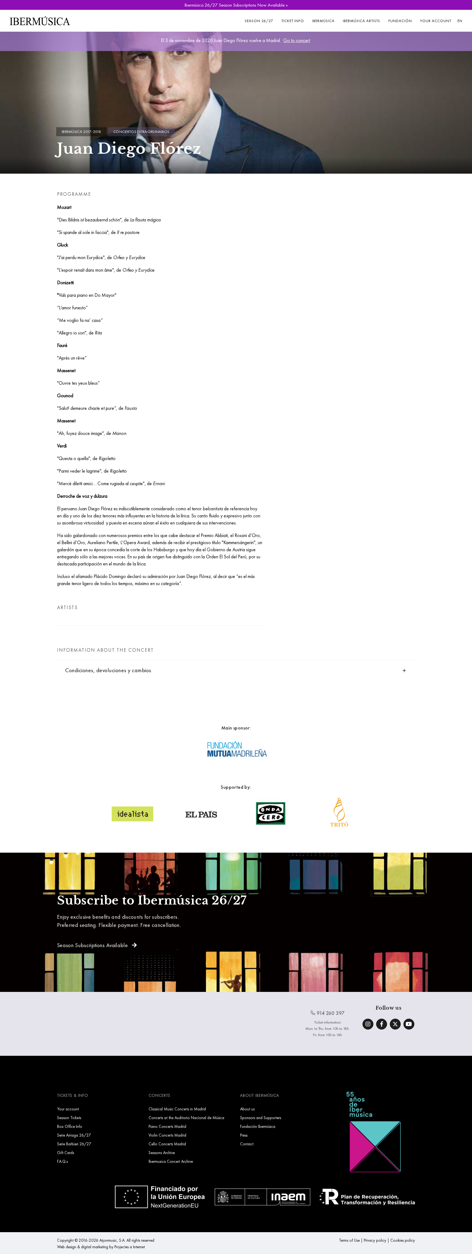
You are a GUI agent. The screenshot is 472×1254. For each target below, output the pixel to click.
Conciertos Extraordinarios (141, 131)
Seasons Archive (162, 1152)
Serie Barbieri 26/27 (74, 1143)
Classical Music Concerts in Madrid (177, 1108)
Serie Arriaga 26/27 (74, 1135)
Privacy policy (375, 1240)
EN (460, 20)
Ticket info (292, 20)
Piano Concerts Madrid (167, 1126)
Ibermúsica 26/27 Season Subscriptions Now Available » (236, 5)
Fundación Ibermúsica (257, 1126)
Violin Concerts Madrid (167, 1135)
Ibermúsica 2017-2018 (81, 131)
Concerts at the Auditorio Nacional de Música (186, 1117)
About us (247, 1108)
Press (243, 1135)
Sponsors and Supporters (260, 1117)
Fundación (400, 20)
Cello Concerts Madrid (167, 1143)
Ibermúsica (323, 20)
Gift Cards (65, 1152)
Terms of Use (349, 1240)
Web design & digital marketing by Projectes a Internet (101, 1246)
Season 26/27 (259, 20)
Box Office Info (69, 1126)
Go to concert (296, 40)
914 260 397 (330, 1013)
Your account (435, 20)
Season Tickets (69, 1117)
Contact (246, 1143)
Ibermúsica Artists (361, 20)
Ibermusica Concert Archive (171, 1161)
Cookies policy (402, 1240)
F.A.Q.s (62, 1161)
